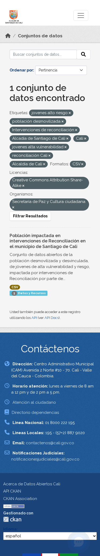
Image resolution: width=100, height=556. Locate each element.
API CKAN (12, 491)
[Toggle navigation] (80, 15)
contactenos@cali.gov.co (50, 443)
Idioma (10, 529)
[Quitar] (70, 113)
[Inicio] (8, 35)
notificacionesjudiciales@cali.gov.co (45, 459)
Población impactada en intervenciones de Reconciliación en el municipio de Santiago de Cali (48, 241)
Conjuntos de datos (40, 35)
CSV (14, 287)
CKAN (12, 519)
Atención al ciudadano (34, 402)
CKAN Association (20, 498)
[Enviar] (83, 54)
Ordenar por (21, 70)
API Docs (52, 318)
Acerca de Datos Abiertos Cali (31, 484)
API (34, 318)
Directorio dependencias (35, 412)
